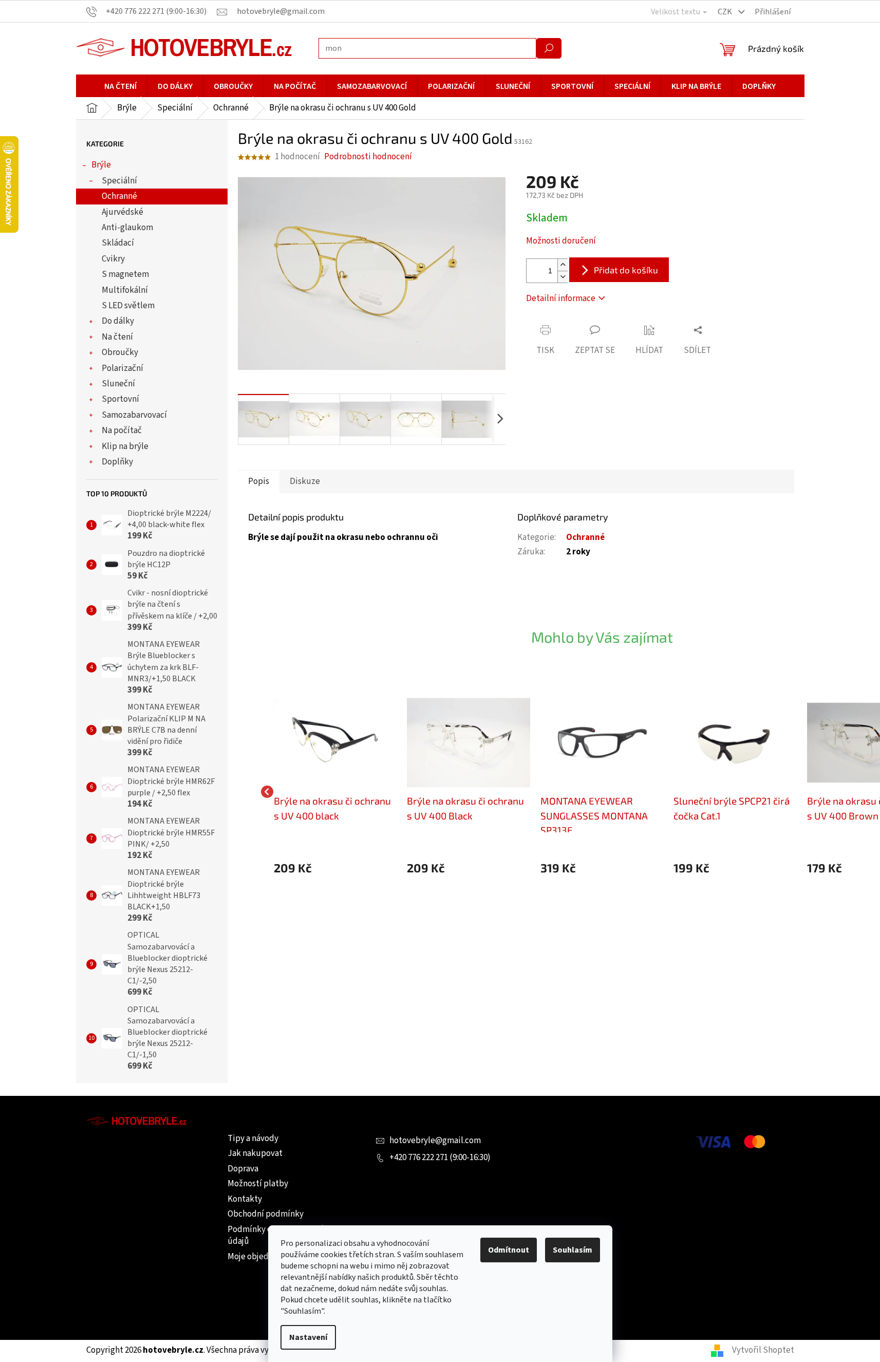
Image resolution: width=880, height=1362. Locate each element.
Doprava (243, 1169)
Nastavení (308, 1337)
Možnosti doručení (561, 241)
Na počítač (122, 430)
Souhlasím (572, 1250)
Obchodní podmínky (266, 1214)
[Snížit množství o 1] (562, 277)
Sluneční (118, 384)
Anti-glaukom (127, 227)
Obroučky (120, 352)
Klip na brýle (125, 446)
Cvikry (113, 259)
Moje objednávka (259, 1257)
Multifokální (125, 290)
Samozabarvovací (134, 415)
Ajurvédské (122, 212)
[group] (335, 792)
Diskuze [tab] (305, 481)
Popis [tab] (258, 481)
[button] (335, 868)
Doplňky (117, 462)
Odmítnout (508, 1250)
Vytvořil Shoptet (763, 1350)
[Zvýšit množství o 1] (562, 265)
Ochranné (119, 196)
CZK (726, 11)
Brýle (101, 165)
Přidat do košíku (626, 270)
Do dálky (118, 321)
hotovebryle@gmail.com (435, 1140)
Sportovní (120, 399)
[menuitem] (120, 86)
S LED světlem (128, 306)
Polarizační (122, 368)
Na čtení (117, 337)
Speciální (119, 181)
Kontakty (245, 1199)
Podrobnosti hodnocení (368, 157)
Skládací (118, 243)
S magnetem (125, 274)
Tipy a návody (253, 1138)
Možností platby (258, 1184)
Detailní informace (560, 298)
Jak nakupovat (255, 1153)
